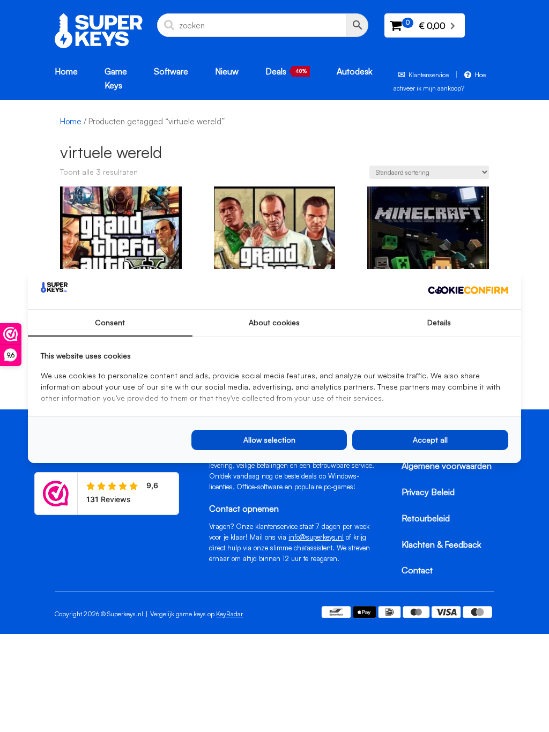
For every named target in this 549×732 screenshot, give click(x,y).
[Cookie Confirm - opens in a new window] (468, 289)
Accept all (430, 439)
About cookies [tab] (274, 322)
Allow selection (269, 439)
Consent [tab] (110, 322)
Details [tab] (439, 322)
